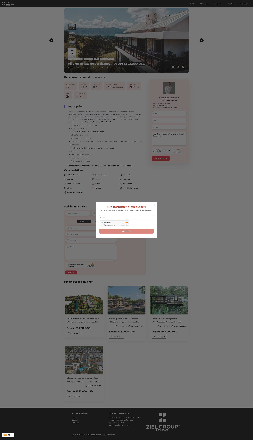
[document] (126, 220)
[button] (154, 205)
